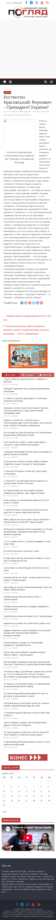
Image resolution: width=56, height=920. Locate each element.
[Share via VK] (25, 302)
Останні (11, 375)
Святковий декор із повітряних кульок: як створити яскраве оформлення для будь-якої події (26, 704)
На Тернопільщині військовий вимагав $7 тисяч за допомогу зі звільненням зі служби (26, 694)
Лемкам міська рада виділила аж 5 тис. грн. (27, 317)
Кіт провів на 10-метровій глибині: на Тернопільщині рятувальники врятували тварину (27, 685)
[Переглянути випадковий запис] (51, 81)
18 (12, 796)
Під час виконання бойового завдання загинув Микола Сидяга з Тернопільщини (24, 653)
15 (42, 791)
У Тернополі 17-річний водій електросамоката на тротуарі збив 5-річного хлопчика (25, 482)
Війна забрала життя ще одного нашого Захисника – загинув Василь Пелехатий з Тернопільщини (27, 520)
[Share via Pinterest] (41, 302)
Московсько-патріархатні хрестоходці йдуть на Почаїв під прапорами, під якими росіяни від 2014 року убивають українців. (28, 531)
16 (49, 791)
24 (4, 800)
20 (26, 796)
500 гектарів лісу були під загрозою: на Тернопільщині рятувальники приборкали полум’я (28, 433)
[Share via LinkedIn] (37, 302)
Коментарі (47, 375)
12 (19, 791)
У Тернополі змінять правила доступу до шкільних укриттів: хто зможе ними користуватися (26, 511)
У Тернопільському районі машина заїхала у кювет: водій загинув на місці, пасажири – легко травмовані (26, 330)
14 (34, 791)
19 (19, 796)
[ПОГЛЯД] (5, 82)
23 (49, 796)
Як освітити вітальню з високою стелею (21, 551)
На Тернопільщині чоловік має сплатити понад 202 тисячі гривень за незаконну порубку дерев (26, 733)
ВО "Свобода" (34, 111)
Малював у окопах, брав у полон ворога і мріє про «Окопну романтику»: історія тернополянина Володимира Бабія (26, 410)
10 (4, 791)
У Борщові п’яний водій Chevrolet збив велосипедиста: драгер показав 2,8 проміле (28, 453)
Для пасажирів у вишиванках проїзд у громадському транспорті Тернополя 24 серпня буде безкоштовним (27, 663)
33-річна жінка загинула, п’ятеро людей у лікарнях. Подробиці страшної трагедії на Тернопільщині (26, 462)
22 (42, 796)
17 (4, 796)
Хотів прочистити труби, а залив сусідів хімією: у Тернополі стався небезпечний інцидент (25, 443)
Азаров (25, 111)
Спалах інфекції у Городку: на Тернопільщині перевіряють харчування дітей (23, 643)
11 (12, 791)
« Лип (4, 811)
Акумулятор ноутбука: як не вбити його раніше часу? (27, 623)
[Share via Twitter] (33, 302)
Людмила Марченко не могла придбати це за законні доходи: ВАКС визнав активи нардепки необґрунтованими (27, 633)
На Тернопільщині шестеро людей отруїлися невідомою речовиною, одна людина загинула (24, 491)
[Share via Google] (29, 302)
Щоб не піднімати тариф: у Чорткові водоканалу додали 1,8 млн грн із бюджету (25, 723)
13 (26, 791)
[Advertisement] (28, 48)
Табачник (18, 115)
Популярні (29, 375)
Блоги (7, 92)
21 (34, 796)
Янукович (27, 115)
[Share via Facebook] (21, 302)
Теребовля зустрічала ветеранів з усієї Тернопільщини (28, 616)
